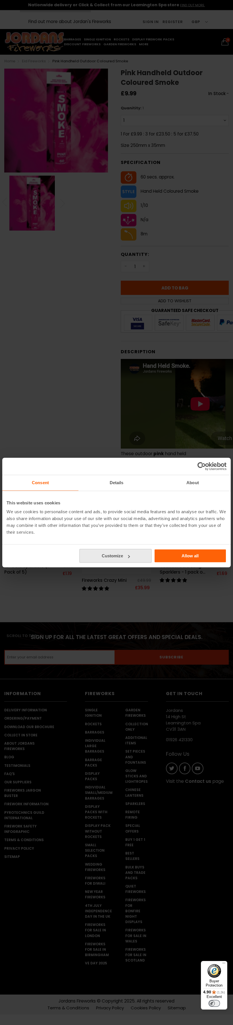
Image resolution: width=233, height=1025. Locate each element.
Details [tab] (117, 482)
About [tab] (192, 482)
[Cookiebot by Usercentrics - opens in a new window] (201, 466)
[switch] (214, 1003)
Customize (112, 555)
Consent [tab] (40, 482)
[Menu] (223, 964)
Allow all (190, 555)
